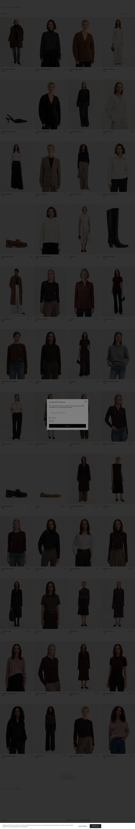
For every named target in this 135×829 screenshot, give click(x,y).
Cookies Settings (82, 826)
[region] (67, 826)
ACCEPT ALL (95, 826)
